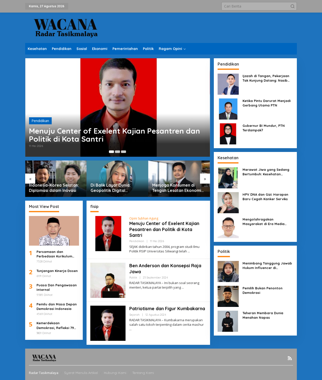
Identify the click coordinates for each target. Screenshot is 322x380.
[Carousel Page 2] (117, 151)
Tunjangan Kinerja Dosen (57, 271)
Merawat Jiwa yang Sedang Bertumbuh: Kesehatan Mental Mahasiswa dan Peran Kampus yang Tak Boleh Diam (267, 172)
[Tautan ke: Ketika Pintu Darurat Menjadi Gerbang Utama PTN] (228, 108)
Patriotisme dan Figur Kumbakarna (167, 308)
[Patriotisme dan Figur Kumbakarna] (130, 329)
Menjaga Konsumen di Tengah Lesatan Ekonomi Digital (176, 188)
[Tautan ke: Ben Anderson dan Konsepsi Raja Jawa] (108, 280)
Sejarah (134, 314)
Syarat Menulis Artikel (81, 373)
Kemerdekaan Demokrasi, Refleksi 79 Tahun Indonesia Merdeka (55, 325)
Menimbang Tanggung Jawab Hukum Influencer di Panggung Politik (267, 265)
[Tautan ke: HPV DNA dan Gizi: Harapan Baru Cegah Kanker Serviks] (228, 202)
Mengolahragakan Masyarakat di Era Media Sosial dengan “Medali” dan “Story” (266, 221)
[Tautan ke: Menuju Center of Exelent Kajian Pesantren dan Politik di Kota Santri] (117, 107)
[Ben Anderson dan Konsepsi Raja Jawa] (183, 287)
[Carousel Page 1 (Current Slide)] (111, 151)
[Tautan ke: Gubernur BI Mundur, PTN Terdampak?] (228, 133)
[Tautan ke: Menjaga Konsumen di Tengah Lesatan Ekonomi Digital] (179, 178)
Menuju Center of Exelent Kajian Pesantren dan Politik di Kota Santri (114, 135)
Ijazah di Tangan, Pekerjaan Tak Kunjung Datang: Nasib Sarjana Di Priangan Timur (266, 78)
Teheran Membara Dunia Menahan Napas (263, 315)
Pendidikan (40, 120)
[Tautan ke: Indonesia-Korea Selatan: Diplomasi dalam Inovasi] (56, 178)
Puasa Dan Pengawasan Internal (56, 287)
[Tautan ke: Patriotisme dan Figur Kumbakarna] (108, 322)
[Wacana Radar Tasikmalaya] (65, 27)
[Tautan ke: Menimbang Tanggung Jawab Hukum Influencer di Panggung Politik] (228, 271)
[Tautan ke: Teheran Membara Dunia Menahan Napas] (228, 320)
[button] (292, 6)
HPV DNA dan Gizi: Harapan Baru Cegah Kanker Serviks (265, 196)
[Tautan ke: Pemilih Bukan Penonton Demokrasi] (228, 296)
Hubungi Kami (115, 373)
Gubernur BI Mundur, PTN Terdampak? (264, 128)
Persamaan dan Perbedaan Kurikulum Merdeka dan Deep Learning (54, 254)
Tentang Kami (143, 373)
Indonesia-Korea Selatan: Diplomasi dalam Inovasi (54, 188)
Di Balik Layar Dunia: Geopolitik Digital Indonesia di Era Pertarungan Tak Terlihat (115, 188)
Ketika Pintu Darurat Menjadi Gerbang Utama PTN (267, 103)
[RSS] (290, 358)
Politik (133, 277)
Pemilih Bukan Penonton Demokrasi (263, 290)
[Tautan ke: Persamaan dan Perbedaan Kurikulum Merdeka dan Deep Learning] (54, 231)
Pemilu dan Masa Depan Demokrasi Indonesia (56, 306)
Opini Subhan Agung (143, 218)
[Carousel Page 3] (123, 151)
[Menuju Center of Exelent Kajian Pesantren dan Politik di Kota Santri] (189, 251)
